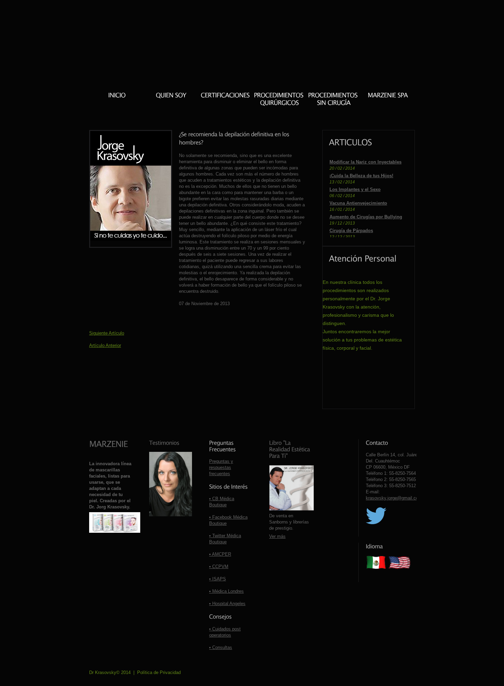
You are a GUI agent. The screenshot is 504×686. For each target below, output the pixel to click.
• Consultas (220, 647)
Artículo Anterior (105, 345)
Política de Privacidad (159, 672)
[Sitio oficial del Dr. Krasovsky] (116, 95)
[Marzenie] (108, 443)
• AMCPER (220, 554)
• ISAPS (217, 578)
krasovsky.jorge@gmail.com (394, 498)
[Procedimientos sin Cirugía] (333, 99)
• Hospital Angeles (227, 603)
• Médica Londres (226, 591)
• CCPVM (218, 566)
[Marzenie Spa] (387, 95)
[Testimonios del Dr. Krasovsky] (164, 442)
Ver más (277, 536)
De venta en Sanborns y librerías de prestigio (289, 522)
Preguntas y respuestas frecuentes (221, 467)
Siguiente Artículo (106, 333)
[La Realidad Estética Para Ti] (290, 449)
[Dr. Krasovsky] (170, 95)
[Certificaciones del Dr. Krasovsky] (225, 95)
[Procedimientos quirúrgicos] (279, 99)
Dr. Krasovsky (126, 14)
